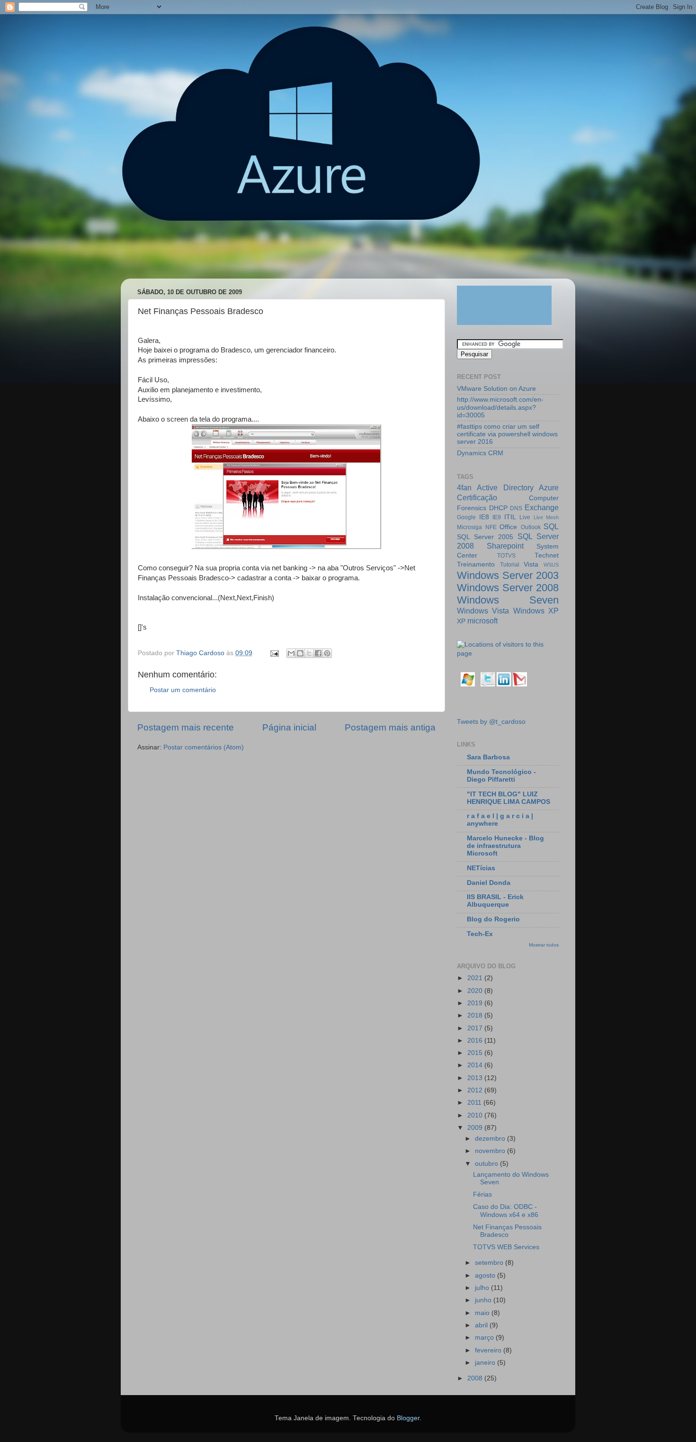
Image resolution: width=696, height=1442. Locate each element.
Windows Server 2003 (508, 575)
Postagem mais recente (185, 727)
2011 (475, 1102)
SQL (551, 526)
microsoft (482, 620)
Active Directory (505, 487)
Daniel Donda (488, 882)
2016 (475, 1040)
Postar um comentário (183, 690)
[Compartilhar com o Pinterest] (327, 653)
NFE (491, 527)
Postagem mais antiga (390, 727)
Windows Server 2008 (508, 588)
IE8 (484, 517)
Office (508, 527)
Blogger (408, 1418)
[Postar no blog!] (300, 653)
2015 (475, 1052)
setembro (490, 1262)
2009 (475, 1127)
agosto (486, 1275)
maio (483, 1312)
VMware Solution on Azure (496, 388)
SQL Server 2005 (485, 537)
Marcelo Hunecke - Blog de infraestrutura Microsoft (505, 846)
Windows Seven (508, 600)
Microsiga (469, 527)
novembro (491, 1150)
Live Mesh (546, 517)
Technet (547, 555)
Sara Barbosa (488, 757)
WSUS (551, 565)
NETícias (481, 868)
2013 (475, 1078)
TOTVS (506, 555)
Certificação (477, 497)
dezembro (491, 1138)
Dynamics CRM (480, 453)
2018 (475, 1015)
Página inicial (289, 727)
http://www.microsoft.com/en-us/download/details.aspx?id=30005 (500, 407)
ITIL (510, 517)
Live (524, 517)
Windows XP (536, 610)
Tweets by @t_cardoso (491, 721)
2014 (475, 1065)
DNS (516, 508)
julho (483, 1287)
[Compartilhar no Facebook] (318, 653)
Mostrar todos (544, 944)
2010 (475, 1115)
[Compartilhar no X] (309, 653)
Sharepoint (505, 545)
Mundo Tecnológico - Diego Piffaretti (501, 775)
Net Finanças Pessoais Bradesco (507, 1231)
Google (466, 517)
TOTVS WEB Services (506, 1247)
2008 (475, 1378)
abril (482, 1325)
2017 (475, 1028)
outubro (487, 1163)
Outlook (531, 527)
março (485, 1337)
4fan (464, 487)
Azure (549, 487)
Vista (531, 564)
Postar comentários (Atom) (203, 747)
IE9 (496, 517)
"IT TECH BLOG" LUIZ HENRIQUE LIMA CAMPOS (508, 798)
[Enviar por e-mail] (291, 653)
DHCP (498, 508)
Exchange (542, 507)
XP (461, 621)
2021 (475, 978)
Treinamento (476, 564)
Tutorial (509, 564)
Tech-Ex (480, 933)
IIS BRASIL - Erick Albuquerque (495, 900)
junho (484, 1300)
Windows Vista (483, 610)
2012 (475, 1090)
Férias (482, 1194)
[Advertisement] (302, 254)
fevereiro (489, 1350)
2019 (475, 1003)
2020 (475, 990)
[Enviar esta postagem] (274, 653)
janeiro (486, 1362)
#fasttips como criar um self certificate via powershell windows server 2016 (507, 434)
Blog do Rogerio (493, 919)
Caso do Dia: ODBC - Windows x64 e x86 (505, 1210)
